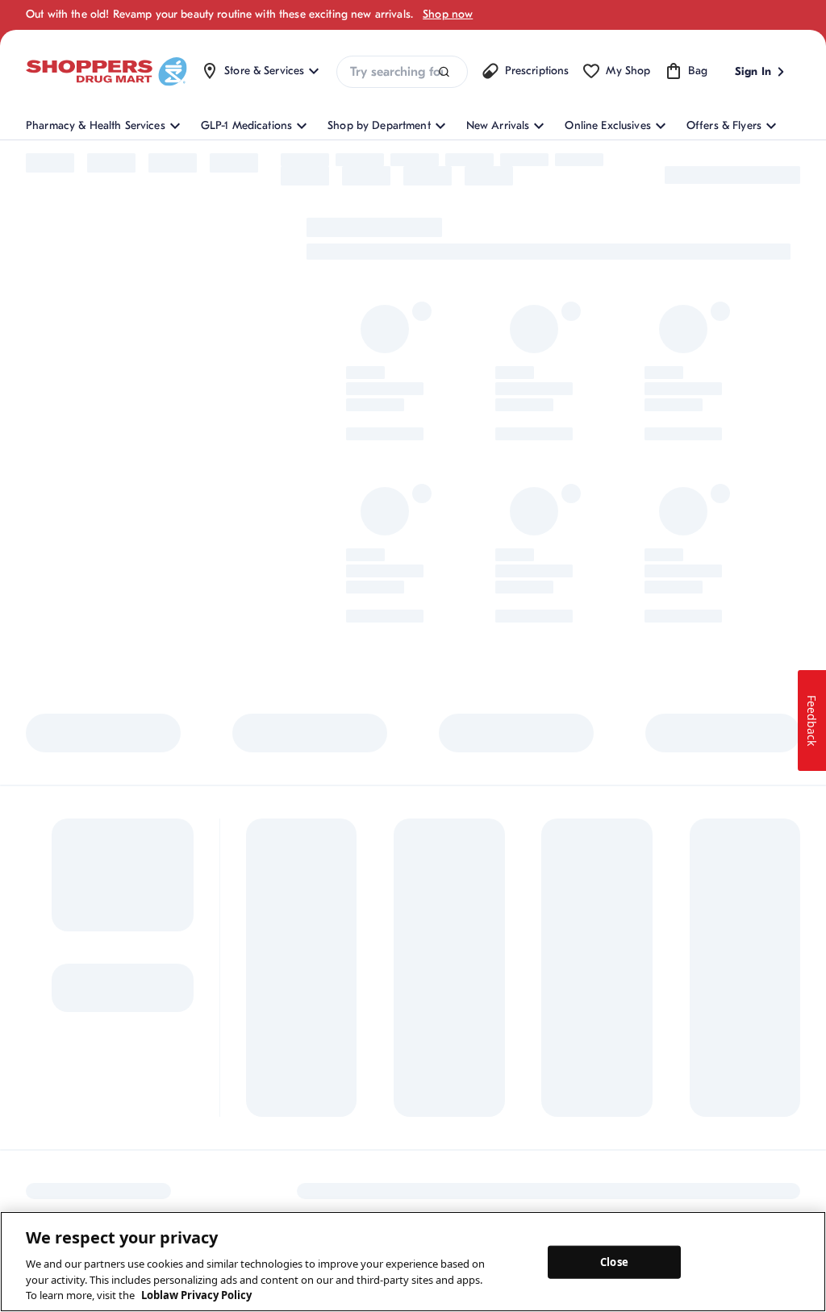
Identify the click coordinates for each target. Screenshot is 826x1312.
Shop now (448, 14)
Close (614, 1261)
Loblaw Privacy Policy (196, 1295)
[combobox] (401, 72)
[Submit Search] (444, 72)
